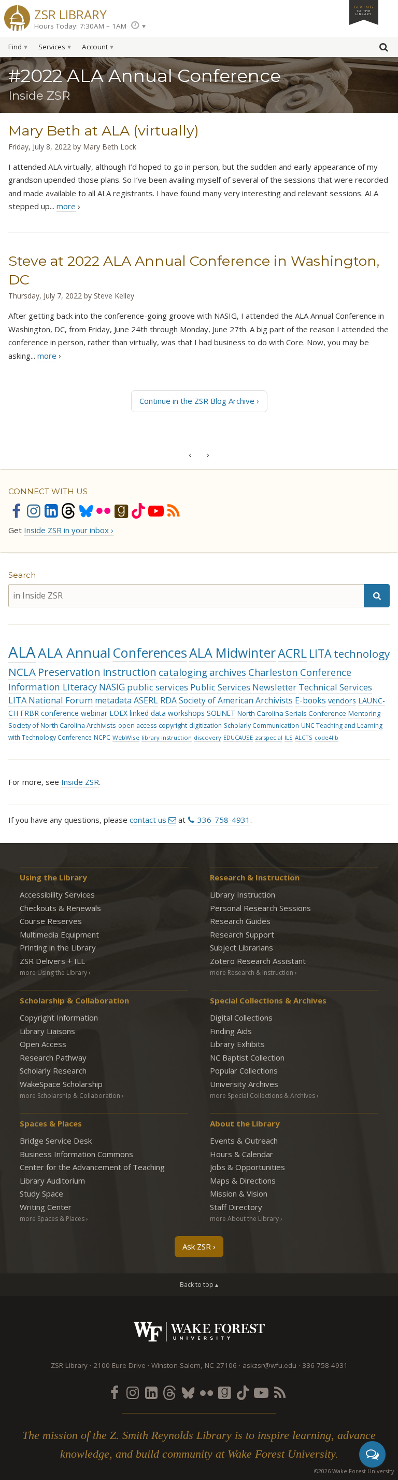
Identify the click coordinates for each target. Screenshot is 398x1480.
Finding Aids (231, 1031)
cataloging (183, 672)
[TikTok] (138, 510)
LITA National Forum (50, 700)
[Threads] (68, 510)
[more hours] (138, 26)
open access (137, 725)
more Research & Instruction (251, 972)
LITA (320, 653)
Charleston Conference (299, 672)
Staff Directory (236, 1207)
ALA (22, 652)
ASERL (146, 700)
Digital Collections (241, 1017)
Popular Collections (244, 1070)
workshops (186, 713)
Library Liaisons (47, 1031)
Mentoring (364, 713)
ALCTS (303, 737)
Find (15, 46)
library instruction (166, 737)
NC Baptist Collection (247, 1057)
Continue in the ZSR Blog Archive (196, 401)
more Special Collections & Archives (262, 1095)
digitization (205, 725)
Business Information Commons (76, 1154)
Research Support (242, 934)
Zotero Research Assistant (258, 961)
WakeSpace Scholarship (61, 1084)
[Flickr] (103, 510)
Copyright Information (59, 1017)
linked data (148, 713)
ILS (289, 737)
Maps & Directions (243, 1180)
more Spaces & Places (52, 1218)
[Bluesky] (86, 510)
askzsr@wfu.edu (269, 1365)
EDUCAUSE (238, 737)
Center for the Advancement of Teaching (92, 1167)
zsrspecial (268, 737)
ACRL (292, 653)
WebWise (125, 737)
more (66, 206)
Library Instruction (242, 894)
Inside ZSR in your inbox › (68, 530)
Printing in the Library (58, 947)
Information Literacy (52, 687)
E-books (310, 700)
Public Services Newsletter (243, 687)
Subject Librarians (241, 947)
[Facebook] (16, 510)
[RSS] (173, 510)
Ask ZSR (196, 1246)
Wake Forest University (199, 1331)
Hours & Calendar (241, 1154)
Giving (364, 10)
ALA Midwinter (232, 652)
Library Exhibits (237, 1044)
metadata (113, 700)
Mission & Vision (238, 1193)
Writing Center (46, 1207)
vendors (342, 700)
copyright (173, 725)
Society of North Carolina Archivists (62, 725)
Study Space (41, 1193)
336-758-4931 (223, 819)
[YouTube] (156, 510)
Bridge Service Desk (56, 1140)
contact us (148, 819)
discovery (207, 737)
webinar (94, 713)
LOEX (118, 713)
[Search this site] (383, 49)
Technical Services (335, 687)
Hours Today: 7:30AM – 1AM (80, 26)
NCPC (102, 737)
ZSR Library (70, 13)
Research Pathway (53, 1057)
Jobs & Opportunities (247, 1167)
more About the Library (244, 1218)
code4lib (326, 737)
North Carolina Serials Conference (291, 713)
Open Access (43, 1044)
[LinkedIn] (51, 510)
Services (51, 46)
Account (95, 46)
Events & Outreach (244, 1140)
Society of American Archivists (236, 700)
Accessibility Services (57, 894)
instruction (130, 672)
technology (362, 653)
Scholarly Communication (261, 725)
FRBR (29, 713)
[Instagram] (33, 510)
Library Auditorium (52, 1180)
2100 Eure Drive (119, 1365)
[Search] (377, 595)
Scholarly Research (53, 1070)
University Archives (244, 1084)
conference (60, 713)
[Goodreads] (121, 510)
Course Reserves (51, 921)
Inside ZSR (80, 782)
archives (227, 672)
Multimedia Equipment (59, 934)
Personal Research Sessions (260, 908)
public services (157, 687)
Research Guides (240, 921)
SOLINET (221, 713)
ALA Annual (74, 652)
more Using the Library (53, 972)
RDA (168, 700)
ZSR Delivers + (52, 961)
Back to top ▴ (199, 1284)
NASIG (112, 687)
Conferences (149, 652)
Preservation (69, 672)
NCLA (22, 671)
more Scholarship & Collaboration (70, 1095)
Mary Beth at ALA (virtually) (103, 130)
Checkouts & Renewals (60, 908)
